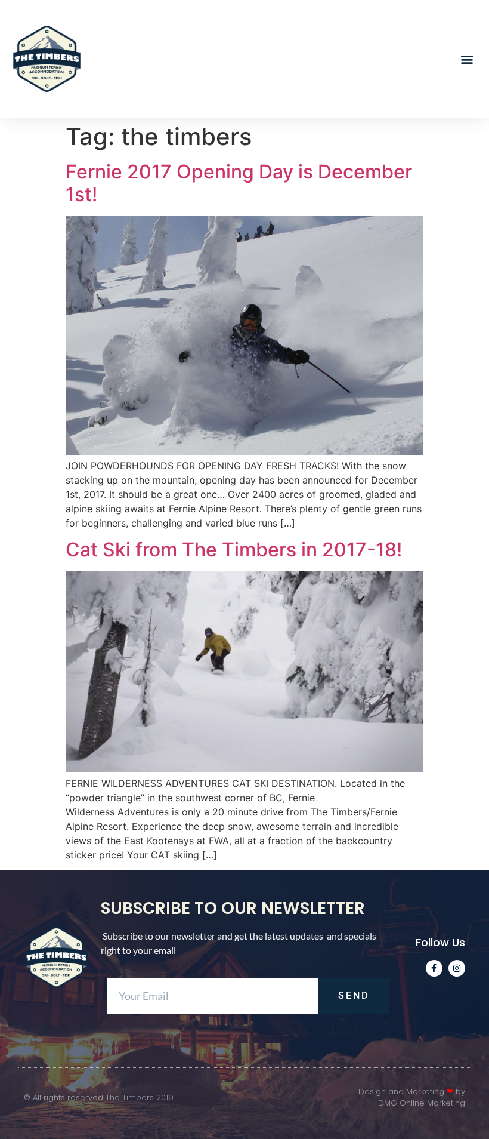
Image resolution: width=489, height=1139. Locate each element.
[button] (467, 59)
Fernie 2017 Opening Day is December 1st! (239, 183)
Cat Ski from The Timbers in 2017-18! (234, 549)
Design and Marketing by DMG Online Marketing (411, 1097)
